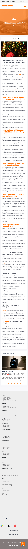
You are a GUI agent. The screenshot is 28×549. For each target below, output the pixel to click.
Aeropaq (5, 252)
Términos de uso (5, 516)
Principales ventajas (5, 514)
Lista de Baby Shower (6, 510)
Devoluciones (4, 504)
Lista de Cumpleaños (6, 512)
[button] (7, 383)
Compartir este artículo (14, 39)
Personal (3, 500)
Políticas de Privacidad (6, 518)
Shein (9, 233)
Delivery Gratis (4, 506)
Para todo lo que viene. (7, 371)
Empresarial (4, 502)
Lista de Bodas (4, 508)
